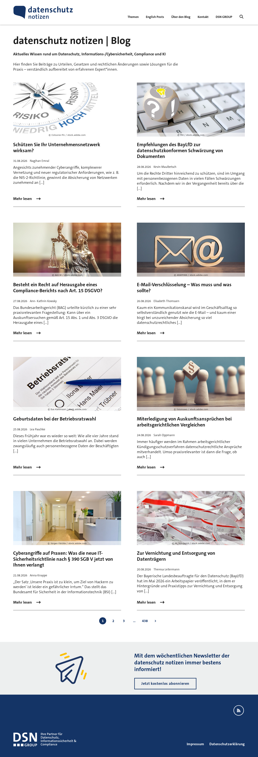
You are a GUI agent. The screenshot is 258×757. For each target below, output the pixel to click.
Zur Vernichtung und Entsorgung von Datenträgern (176, 556)
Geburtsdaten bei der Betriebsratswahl (54, 419)
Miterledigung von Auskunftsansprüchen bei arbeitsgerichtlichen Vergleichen (184, 422)
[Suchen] (241, 17)
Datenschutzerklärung (227, 744)
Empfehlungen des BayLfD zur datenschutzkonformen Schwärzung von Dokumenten (180, 150)
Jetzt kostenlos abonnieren (165, 683)
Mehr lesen (23, 198)
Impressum (195, 744)
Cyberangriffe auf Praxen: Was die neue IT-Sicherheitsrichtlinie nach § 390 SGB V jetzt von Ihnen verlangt (63, 559)
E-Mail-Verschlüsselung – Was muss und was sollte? (184, 288)
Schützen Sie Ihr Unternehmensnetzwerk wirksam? (56, 147)
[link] (155, 16)
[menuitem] (224, 16)
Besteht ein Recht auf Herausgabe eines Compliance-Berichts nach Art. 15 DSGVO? (57, 288)
